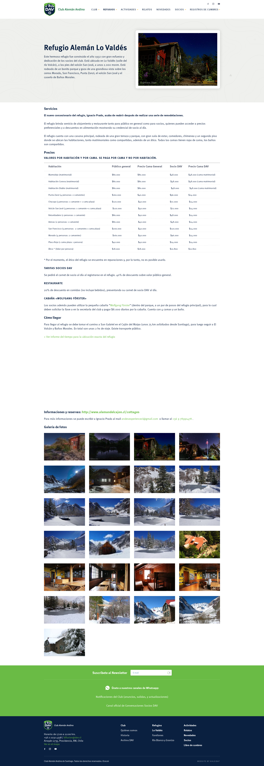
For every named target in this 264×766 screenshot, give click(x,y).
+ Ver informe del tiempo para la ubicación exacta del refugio (79, 337)
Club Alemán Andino (64, 9)
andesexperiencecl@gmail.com (140, 419)
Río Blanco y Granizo (163, 740)
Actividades (128, 9)
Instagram (213, 4)
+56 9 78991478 (183, 419)
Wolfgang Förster (120, 305)
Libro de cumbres (193, 745)
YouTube (219, 4)
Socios (179, 9)
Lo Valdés (157, 730)
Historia (125, 735)
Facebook (208, 4)
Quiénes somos (129, 730)
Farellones (157, 735)
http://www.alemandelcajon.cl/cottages (110, 411)
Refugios (109, 9)
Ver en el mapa (52, 744)
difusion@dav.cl (72, 737)
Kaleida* (215, 761)
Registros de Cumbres (204, 9)
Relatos (147, 9)
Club (94, 9)
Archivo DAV (127, 740)
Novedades (163, 9)
